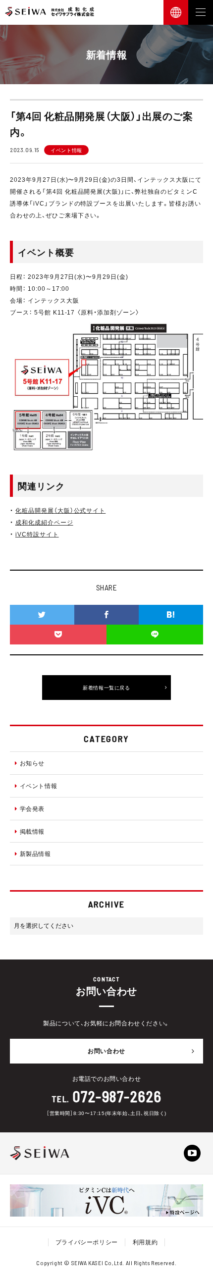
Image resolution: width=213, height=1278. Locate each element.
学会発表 (32, 808)
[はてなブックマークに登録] (171, 615)
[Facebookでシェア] (106, 615)
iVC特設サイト (37, 534)
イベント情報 (38, 785)
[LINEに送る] (154, 634)
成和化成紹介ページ (44, 522)
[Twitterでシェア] (42, 615)
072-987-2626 (117, 1096)
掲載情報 (32, 831)
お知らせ (32, 762)
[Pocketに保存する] (58, 634)
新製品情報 (35, 853)
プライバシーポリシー (86, 1241)
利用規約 (145, 1241)
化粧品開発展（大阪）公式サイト (60, 510)
